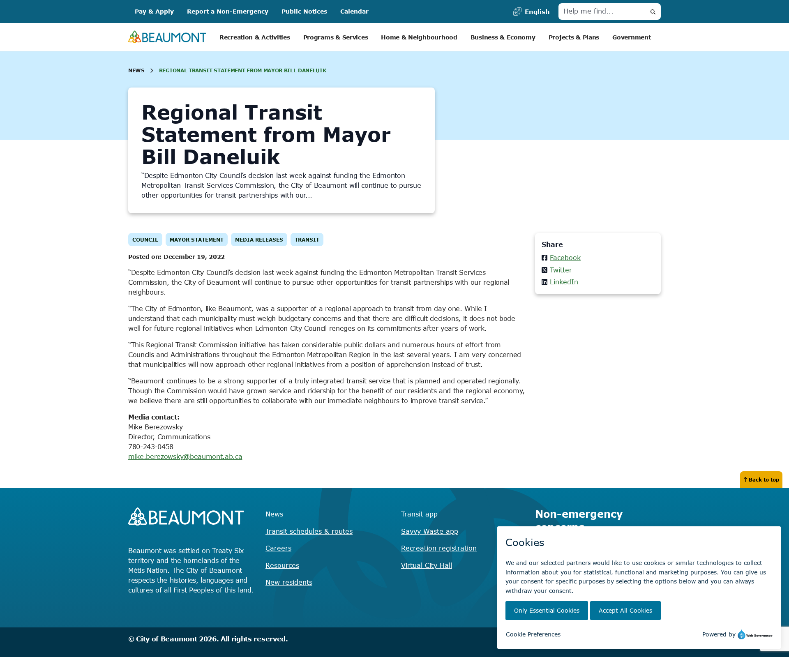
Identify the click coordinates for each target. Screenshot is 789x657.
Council (145, 239)
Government (631, 37)
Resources (282, 565)
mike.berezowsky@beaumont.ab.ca (185, 456)
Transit (307, 239)
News (136, 70)
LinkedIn (564, 282)
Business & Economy (503, 37)
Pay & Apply (154, 11)
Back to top (764, 479)
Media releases (259, 239)
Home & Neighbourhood (419, 37)
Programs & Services (335, 37)
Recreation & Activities (254, 37)
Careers (278, 548)
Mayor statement (197, 239)
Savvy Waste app (429, 531)
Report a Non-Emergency (227, 11)
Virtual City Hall (426, 565)
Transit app (419, 514)
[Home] (167, 37)
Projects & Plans (574, 37)
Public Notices (304, 11)
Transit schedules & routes (309, 531)
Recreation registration (439, 548)
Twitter (561, 270)
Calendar (354, 11)
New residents (288, 582)
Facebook (565, 257)
